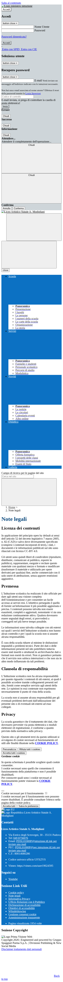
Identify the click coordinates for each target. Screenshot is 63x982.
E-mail (38, 80)
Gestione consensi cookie (22, 914)
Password (39, 30)
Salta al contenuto (11, 2)
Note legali (14, 895)
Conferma (19, 208)
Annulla (6, 208)
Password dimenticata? (14, 36)
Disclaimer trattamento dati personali (21, 949)
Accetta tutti (14, 753)
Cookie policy (16, 892)
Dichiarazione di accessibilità (24, 905)
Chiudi (6, 116)
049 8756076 (20, 838)
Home (11, 507)
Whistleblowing (17, 911)
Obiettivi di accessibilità (21, 908)
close (5, 270)
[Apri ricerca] (34, 227)
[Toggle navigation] (29, 254)
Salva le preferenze (28, 806)
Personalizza (9, 749)
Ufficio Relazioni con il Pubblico (26, 901)
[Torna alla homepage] (31, 211)
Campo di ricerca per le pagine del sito (22, 473)
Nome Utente (41, 26)
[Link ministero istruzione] (16, 6)
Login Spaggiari (33, 93)
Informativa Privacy (19, 898)
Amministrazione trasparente (24, 917)
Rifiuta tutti (29, 749)
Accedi (6, 9)
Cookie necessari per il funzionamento (22, 793)
